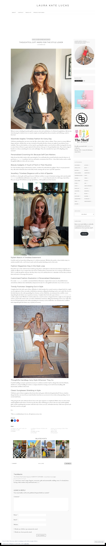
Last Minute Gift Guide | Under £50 (18, 428)
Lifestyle (86, 188)
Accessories (77, 165)
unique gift (19, 281)
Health (76, 185)
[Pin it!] (69, 463)
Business (86, 170)
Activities (86, 165)
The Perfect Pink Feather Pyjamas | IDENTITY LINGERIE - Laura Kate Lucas (33, 477)
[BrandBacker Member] (82, 126)
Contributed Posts (78, 175)
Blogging (77, 170)
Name (16, 515)
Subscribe (84, 234)
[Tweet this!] (67, 463)
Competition (86, 172)
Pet (75, 193)
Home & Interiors (88, 185)
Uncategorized (46, 39)
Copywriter (90, 146)
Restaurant (77, 196)
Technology (87, 198)
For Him (86, 180)
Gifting (76, 183)
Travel (76, 201)
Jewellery (77, 188)
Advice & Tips (35, 39)
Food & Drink (77, 180)
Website (16, 524)
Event (85, 175)
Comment (17, 496)
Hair (85, 183)
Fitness (85, 178)
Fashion (40, 39)
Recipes (86, 193)
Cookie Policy (26, 543)
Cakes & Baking (78, 172)
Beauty (85, 167)
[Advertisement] (53, 25)
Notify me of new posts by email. (23, 532)
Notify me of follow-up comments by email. (26, 529)
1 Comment (14, 463)
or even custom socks (65, 295)
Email (15, 520)
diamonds (13, 178)
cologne (20, 159)
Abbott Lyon (40, 178)
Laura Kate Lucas (53, 5)
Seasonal (86, 196)
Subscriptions (77, 198)
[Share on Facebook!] (65, 463)
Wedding (76, 203)
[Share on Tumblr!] (70, 463)
